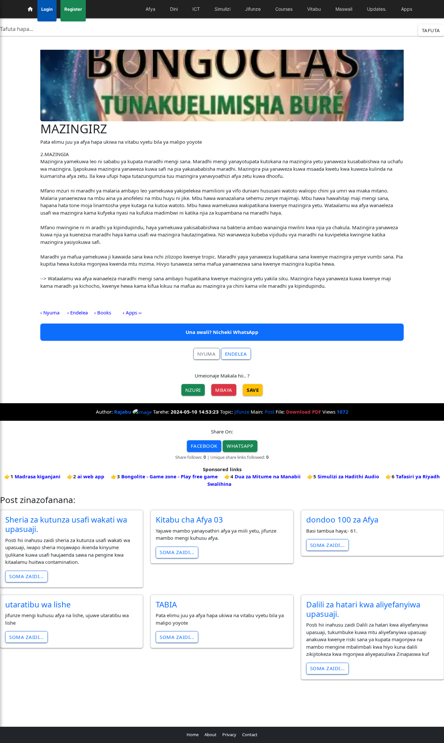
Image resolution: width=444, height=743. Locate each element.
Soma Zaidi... (26, 576)
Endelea (236, 354)
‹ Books (102, 312)
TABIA (166, 604)
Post (269, 411)
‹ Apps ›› (132, 312)
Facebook (204, 446)
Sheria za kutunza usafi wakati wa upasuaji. (66, 524)
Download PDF (303, 411)
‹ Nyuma (49, 312)
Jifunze (241, 411)
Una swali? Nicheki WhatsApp (222, 332)
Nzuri (193, 390)
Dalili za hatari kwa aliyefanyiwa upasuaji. (363, 609)
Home (193, 734)
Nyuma (206, 354)
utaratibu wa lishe (38, 604)
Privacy (229, 734)
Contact (249, 734)
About (210, 734)
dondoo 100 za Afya (342, 519)
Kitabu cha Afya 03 (189, 519)
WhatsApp (240, 446)
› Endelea (77, 312)
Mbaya (223, 390)
